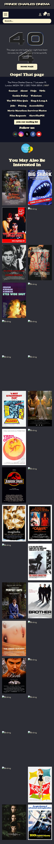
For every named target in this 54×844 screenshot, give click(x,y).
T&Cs (42, 91)
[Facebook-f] (33, 134)
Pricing (22, 106)
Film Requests (18, 116)
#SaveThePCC (36, 116)
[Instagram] (21, 134)
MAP (46, 85)
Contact (13, 91)
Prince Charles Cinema (27, 4)
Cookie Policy (20, 96)
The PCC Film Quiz (17, 101)
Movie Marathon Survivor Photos (27, 111)
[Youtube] (39, 134)
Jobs (12, 106)
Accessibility (36, 106)
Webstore (36, 96)
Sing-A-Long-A (39, 101)
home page (27, 67)
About (24, 91)
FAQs (33, 91)
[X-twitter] (27, 134)
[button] (5, 14)
